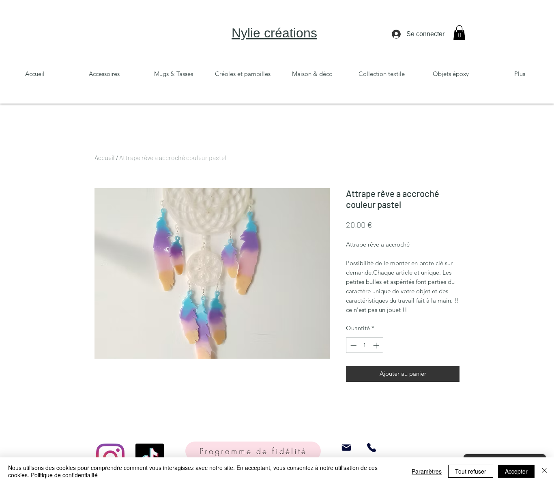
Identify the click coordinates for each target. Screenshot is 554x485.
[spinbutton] (364, 345)
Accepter (516, 471)
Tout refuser (470, 471)
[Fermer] (544, 471)
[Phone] (371, 447)
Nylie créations (274, 33)
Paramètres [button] (427, 471)
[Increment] (376, 345)
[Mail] (346, 447)
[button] (459, 32)
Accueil (104, 157)
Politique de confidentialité (64, 475)
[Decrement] (352, 345)
